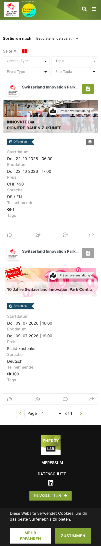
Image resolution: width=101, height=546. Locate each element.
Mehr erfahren (30, 535)
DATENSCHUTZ (52, 474)
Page (32, 413)
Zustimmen (73, 535)
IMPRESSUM (51, 462)
